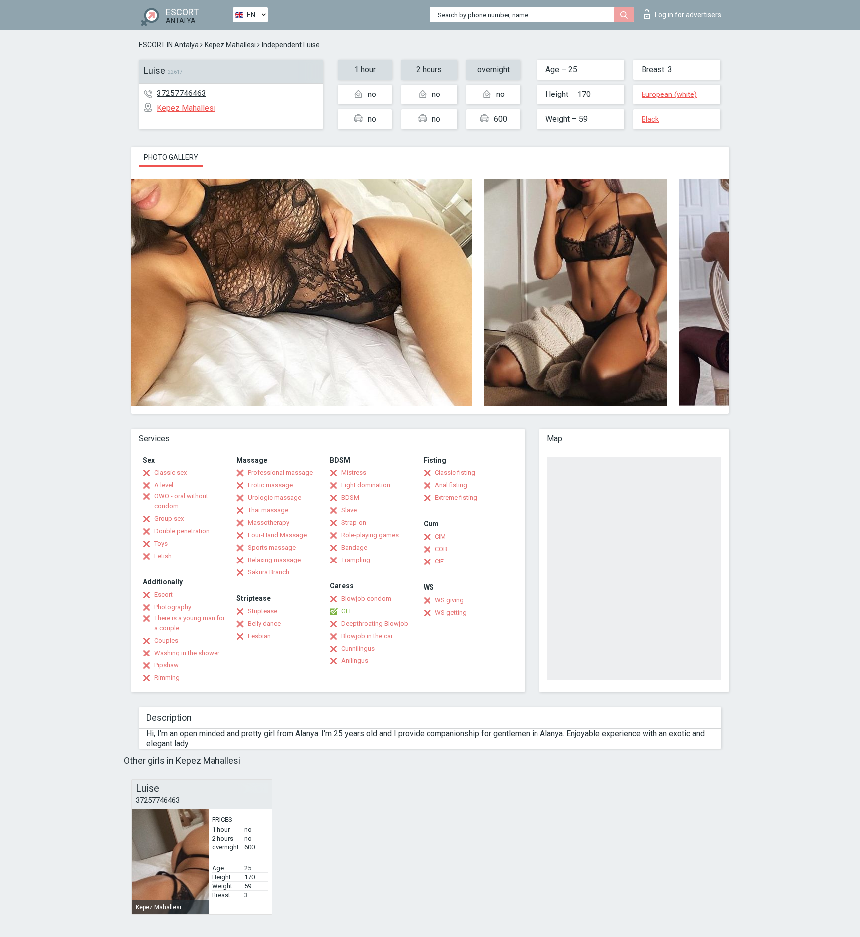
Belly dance (264, 623)
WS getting (451, 612)
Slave (349, 510)
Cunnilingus (358, 648)
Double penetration (182, 531)
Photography (172, 607)
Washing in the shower (186, 652)
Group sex (169, 518)
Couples (166, 640)
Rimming (167, 677)
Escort (163, 594)
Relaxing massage (274, 559)
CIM (440, 536)
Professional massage (280, 472)
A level (163, 485)
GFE (347, 611)
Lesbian (259, 636)
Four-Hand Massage (277, 535)
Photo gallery (171, 157)
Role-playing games (370, 535)
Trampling (355, 559)
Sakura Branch (268, 572)
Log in (688, 15)
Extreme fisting (456, 497)
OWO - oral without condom (181, 501)
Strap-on (353, 522)
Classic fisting (455, 472)
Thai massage (268, 510)
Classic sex (170, 472)
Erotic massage (270, 485)
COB (441, 549)
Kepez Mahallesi (230, 45)
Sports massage (272, 547)
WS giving (449, 600)
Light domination (365, 485)
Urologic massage (274, 497)
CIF (439, 561)
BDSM (350, 497)
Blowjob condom (366, 598)
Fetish (163, 556)
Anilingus (354, 660)
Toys (161, 543)
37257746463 (181, 93)
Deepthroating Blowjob (374, 623)
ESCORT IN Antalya (169, 45)
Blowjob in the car (367, 636)
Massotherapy (268, 522)
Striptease (262, 611)
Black (650, 119)
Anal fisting (451, 485)
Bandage (354, 547)
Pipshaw (166, 665)
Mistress (353, 472)
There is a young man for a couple (189, 623)
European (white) (669, 94)
